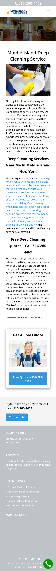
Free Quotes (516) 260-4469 (28, 378)
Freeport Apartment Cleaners (22, 487)
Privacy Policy (20, 566)
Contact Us (16, 417)
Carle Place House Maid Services (23, 491)
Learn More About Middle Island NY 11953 (24, 317)
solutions (11, 280)
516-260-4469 (22, 408)
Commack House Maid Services (23, 500)
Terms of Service (34, 566)
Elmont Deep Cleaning (18, 496)
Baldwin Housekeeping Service (22, 505)
